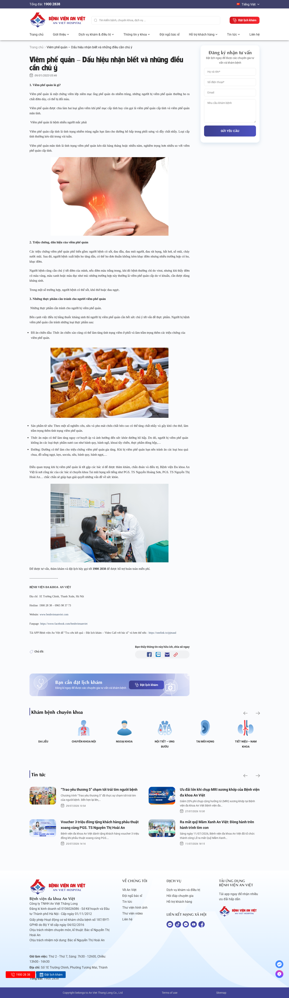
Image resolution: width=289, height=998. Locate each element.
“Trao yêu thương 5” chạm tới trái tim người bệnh (99, 789)
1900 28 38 (23, 974)
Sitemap (221, 992)
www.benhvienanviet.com (54, 614)
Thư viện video (132, 913)
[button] (245, 713)
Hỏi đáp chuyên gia (180, 896)
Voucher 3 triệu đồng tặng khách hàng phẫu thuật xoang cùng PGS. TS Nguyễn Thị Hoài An (100, 825)
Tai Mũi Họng (205, 741)
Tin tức (232, 34)
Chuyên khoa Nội (84, 741)
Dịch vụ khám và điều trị (183, 890)
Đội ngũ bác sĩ (169, 34)
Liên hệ (254, 34)
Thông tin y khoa (135, 34)
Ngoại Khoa (124, 741)
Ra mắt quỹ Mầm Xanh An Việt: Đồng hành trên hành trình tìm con (217, 825)
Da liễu (43, 741)
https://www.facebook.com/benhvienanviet (63, 623)
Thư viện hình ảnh (134, 907)
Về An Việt (129, 890)
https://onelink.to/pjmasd (162, 632)
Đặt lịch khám (149, 685)
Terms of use (169, 992)
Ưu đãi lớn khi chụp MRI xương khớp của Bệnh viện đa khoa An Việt (220, 792)
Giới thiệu (59, 34)
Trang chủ (36, 34)
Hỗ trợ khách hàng (201, 34)
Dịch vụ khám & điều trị (95, 34)
